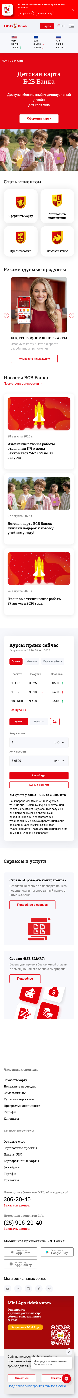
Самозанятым (15, 1093)
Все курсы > (18, 710)
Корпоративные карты (21, 1161)
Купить (19, 721)
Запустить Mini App (25, 1327)
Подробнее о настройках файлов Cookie (37, 1386)
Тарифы (10, 1112)
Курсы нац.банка (52, 661)
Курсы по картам (39, 785)
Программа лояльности (22, 1106)
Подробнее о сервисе (32, 905)
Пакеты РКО (13, 1154)
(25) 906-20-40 (23, 1222)
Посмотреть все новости (21, 383)
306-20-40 (17, 1199)
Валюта (16, 661)
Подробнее (25, 978)
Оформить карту (39, 118)
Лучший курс (39, 775)
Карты (47, 26)
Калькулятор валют (19, 1099)
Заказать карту (15, 1080)
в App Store (26, 13)
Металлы (32, 661)
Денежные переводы (20, 1086)
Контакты (11, 1118)
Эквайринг (12, 1167)
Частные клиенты (13, 60)
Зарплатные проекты (20, 1148)
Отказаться (22, 1378)
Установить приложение (34, 358)
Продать (39, 721)
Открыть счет (14, 1141)
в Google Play (45, 13)
